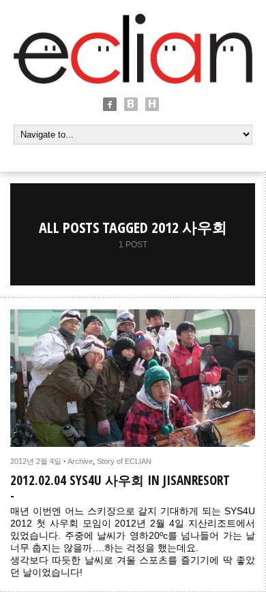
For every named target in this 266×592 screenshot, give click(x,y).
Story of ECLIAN (124, 461)
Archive (80, 461)
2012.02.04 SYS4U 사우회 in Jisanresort (120, 480)
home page (152, 104)
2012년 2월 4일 (35, 461)
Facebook (110, 104)
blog (131, 104)
